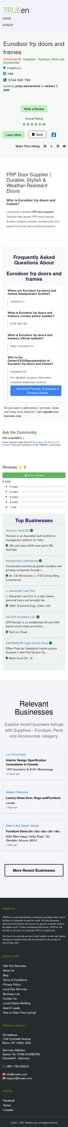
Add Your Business (14, 966)
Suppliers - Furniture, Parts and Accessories (33, 60)
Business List (11, 994)
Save (38, 134)
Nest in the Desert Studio (22, 825)
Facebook (9, 1100)
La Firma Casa (15, 754)
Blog (5, 975)
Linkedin (8, 1110)
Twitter (7, 1105)
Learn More (13, 135)
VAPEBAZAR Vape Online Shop (27, 643)
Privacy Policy (12, 984)
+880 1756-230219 (17, 1066)
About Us (8, 970)
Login (6, 18)
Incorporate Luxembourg (22, 560)
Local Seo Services (15, 989)
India (10, 73)
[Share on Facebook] (45, 146)
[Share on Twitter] (51, 146)
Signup (7, 25)
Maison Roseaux (17, 792)
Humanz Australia (18, 530)
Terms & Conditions (15, 980)
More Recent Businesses (34, 870)
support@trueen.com (19, 1078)
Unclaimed (11, 59)
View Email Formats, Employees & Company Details (36, 391)
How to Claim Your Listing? (19, 1012)
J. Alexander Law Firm (20, 590)
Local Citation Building (16, 1003)
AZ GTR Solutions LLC (21, 617)
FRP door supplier (42, 212)
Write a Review (34, 109)
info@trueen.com (16, 1074)
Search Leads (11, 1008)
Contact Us (10, 998)
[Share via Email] (64, 146)
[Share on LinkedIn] (58, 146)
